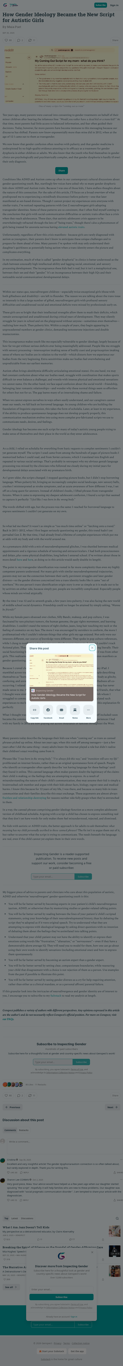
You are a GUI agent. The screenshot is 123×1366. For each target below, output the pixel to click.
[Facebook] (48, 710)
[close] (92, 647)
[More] (88, 710)
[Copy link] (34, 710)
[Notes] (75, 710)
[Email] (61, 710)
